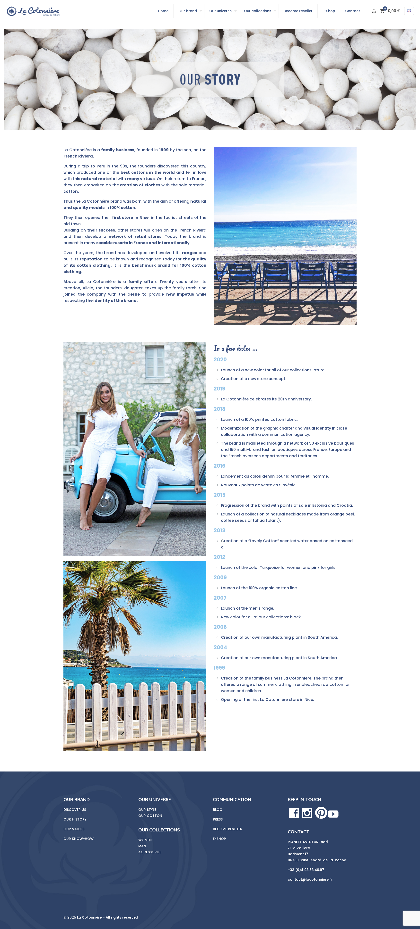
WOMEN (145, 840)
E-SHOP (219, 838)
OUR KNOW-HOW (78, 838)
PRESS (218, 819)
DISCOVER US (74, 809)
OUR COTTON (150, 815)
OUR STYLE (147, 809)
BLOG (217, 809)
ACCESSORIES (149, 852)
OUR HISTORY (75, 819)
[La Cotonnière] (33, 11)
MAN (142, 846)
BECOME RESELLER (227, 829)
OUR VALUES (73, 829)
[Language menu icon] (409, 11)
